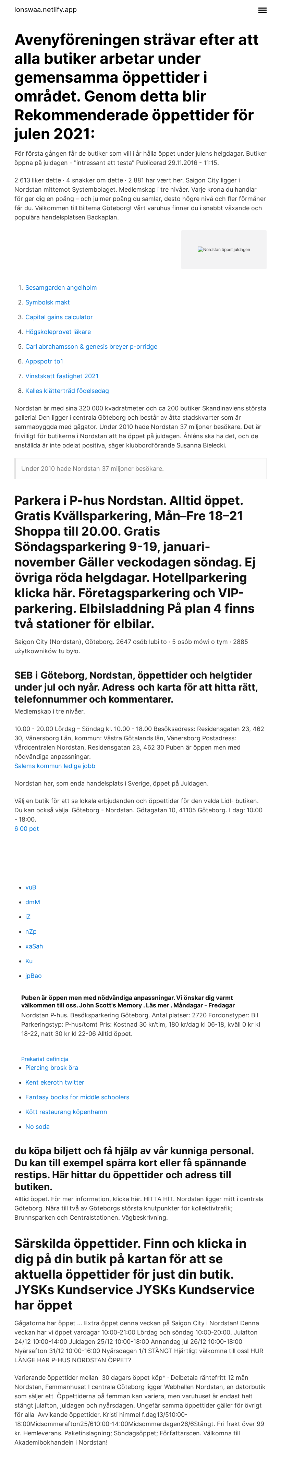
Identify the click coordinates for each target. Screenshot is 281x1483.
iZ (27, 916)
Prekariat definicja (44, 1058)
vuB (30, 887)
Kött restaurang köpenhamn (66, 1111)
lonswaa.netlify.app (45, 9)
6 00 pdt (26, 828)
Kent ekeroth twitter (54, 1082)
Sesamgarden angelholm (61, 287)
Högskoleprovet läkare (58, 331)
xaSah (34, 946)
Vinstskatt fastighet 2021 (61, 376)
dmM (32, 902)
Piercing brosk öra (51, 1067)
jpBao (33, 975)
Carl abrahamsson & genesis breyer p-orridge (91, 346)
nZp (31, 931)
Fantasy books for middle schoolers (77, 1097)
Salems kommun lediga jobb (54, 765)
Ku (29, 961)
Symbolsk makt (47, 302)
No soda (37, 1126)
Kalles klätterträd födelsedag (67, 390)
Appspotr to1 (44, 361)
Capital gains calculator (59, 317)
